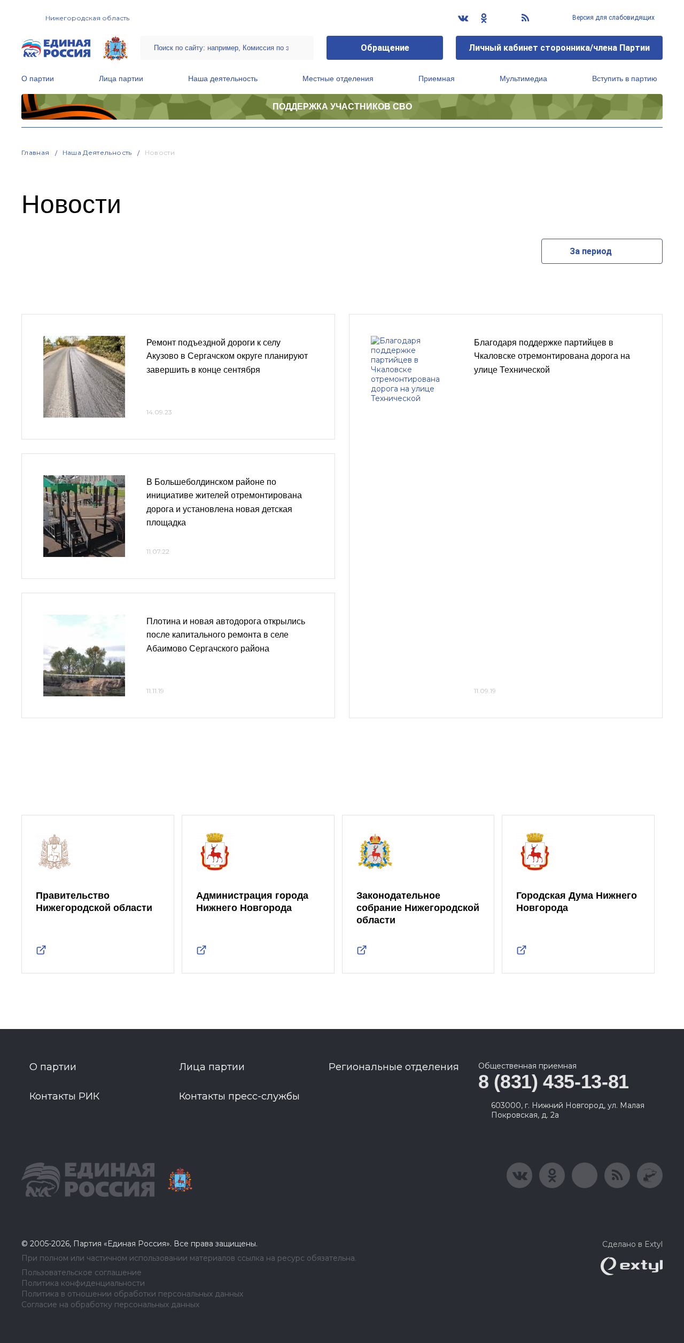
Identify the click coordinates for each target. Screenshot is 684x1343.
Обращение (385, 48)
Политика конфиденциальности (83, 1283)
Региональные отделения (394, 1067)
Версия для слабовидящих (613, 17)
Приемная (436, 78)
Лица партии (121, 78)
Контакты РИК (64, 1096)
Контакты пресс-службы (239, 1096)
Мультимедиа (523, 78)
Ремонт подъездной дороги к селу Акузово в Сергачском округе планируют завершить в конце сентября (227, 356)
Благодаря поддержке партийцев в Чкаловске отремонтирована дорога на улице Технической (552, 356)
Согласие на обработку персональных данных (110, 1304)
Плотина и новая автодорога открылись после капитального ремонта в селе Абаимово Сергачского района (225, 635)
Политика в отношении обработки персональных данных (132, 1294)
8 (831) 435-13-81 (553, 1082)
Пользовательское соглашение (81, 1272)
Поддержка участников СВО (342, 106)
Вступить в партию (624, 78)
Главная (35, 152)
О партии (37, 78)
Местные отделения (338, 78)
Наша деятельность (223, 78)
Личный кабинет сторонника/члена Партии (559, 48)
